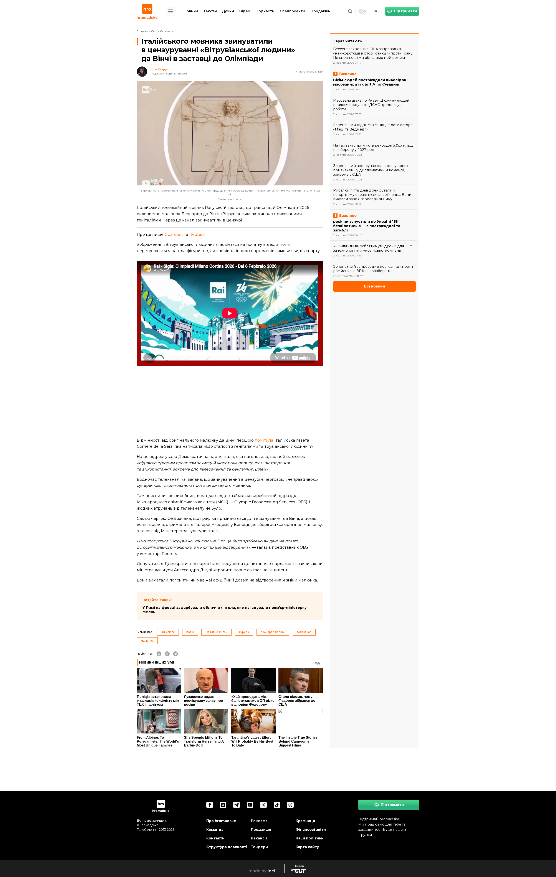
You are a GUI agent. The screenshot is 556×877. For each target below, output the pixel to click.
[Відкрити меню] (170, 11)
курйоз (244, 632)
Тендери (259, 847)
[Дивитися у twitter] (263, 805)
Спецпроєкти (292, 11)
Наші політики (310, 838)
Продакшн (320, 11)
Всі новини (374, 286)
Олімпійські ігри (216, 632)
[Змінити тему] (362, 11)
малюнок (147, 640)
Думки (228, 11)
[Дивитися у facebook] (209, 805)
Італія (190, 632)
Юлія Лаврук (159, 69)
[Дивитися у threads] (290, 805)
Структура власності (226, 847)
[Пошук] (350, 11)
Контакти (215, 838)
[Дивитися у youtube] (250, 805)
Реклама (259, 821)
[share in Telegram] (175, 653)
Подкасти (265, 11)
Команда (214, 829)
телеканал (304, 632)
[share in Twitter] (167, 653)
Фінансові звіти (311, 829)
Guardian (174, 234)
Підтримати (405, 11)
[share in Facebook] (159, 653)
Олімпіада (168, 632)
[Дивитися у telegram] (236, 805)
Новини (191, 11)
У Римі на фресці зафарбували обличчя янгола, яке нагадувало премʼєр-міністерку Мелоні (224, 610)
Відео (244, 11)
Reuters (197, 234)
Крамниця (305, 821)
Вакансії (259, 838)
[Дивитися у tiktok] (277, 805)
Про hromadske (221, 821)
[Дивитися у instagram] (223, 805)
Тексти (210, 11)
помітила (264, 440)
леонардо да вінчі (273, 632)
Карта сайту (307, 847)
